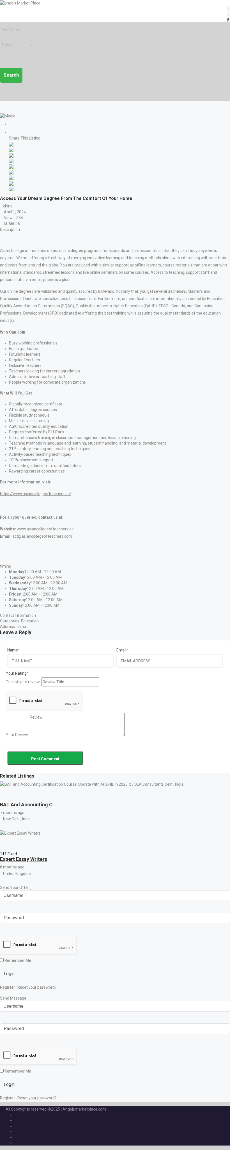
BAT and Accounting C (26, 804)
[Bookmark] (5, 792)
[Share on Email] (11, 188)
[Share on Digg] (11, 160)
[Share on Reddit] (11, 166)
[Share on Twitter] (11, 149)
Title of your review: (23, 682)
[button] (1, 110)
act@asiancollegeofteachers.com (42, 536)
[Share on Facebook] (11, 143)
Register (7, 987)
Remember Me (17, 960)
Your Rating (16, 673)
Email (121, 650)
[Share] (10, 132)
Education (30, 621)
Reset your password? (37, 987)
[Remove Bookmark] (14, 124)
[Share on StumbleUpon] (11, 183)
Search (11, 75)
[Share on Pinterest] (11, 171)
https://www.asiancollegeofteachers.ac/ (35, 494)
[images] (7, 116)
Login (9, 973)
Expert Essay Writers (23, 859)
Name (12, 650)
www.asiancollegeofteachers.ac (45, 529)
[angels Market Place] (20, 3)
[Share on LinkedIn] (11, 155)
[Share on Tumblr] (11, 177)
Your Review (17, 735)
